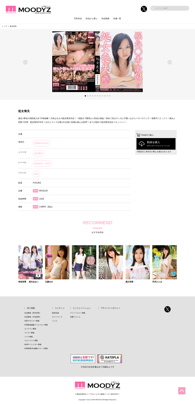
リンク (54, 321)
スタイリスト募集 (31, 340)
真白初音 (129, 282)
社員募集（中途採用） (32, 317)
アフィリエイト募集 (77, 313)
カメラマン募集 (30, 329)
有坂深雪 (22, 282)
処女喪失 (39, 153)
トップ (4, 26)
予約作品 (78, 18)
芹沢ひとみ (157, 282)
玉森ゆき (49, 282)
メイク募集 (28, 337)
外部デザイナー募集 (31, 321)
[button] (25, 62)
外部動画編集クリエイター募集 (36, 325)
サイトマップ (57, 317)
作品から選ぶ (92, 18)
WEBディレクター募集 (32, 344)
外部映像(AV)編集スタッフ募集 (36, 348)
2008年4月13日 (41, 143)
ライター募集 (29, 333)
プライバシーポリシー (110, 308)
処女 (37, 174)
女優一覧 (117, 18)
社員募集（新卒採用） (32, 313)
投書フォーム (75, 317)
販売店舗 (55, 313)
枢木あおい (34, 282)
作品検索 (105, 18)
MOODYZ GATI (42, 163)
